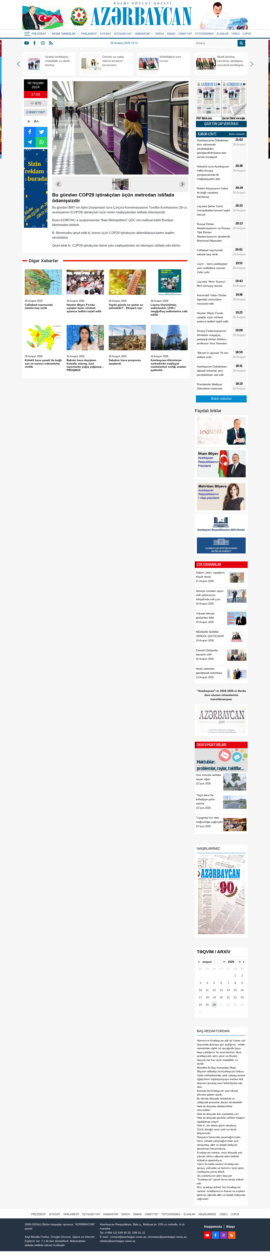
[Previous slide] (58, 184)
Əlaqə (230, 1226)
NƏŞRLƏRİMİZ (207, 1214)
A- (29, 121)
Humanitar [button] (143, 33)
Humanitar (110, 1214)
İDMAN (171, 33)
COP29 (247, 33)
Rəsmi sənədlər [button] (64, 33)
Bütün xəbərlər (237, 134)
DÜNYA (159, 33)
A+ (36, 121)
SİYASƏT (105, 33)
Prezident (38, 1214)
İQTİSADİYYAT (123, 33)
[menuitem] (120, 184)
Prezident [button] (39, 33)
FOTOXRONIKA (204, 33)
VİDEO (235, 33)
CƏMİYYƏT (185, 33)
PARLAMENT (89, 33)
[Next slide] (182, 184)
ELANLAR (222, 33)
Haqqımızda (213, 1226)
